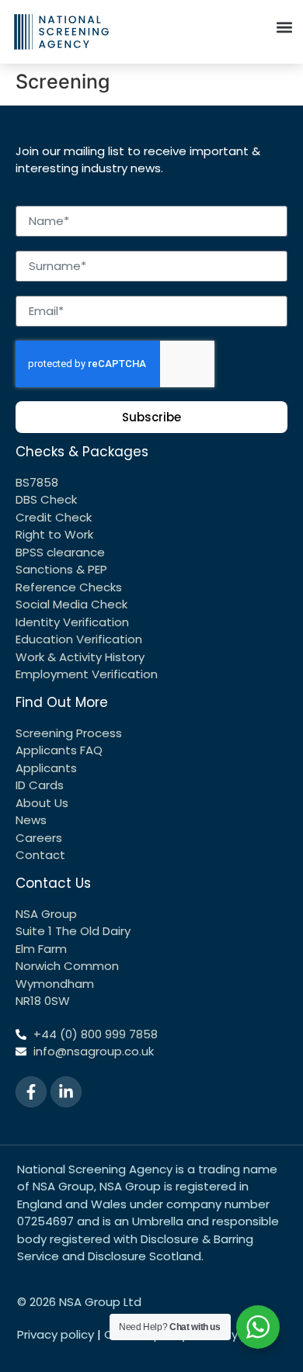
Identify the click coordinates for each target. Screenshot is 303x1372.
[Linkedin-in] (66, 1091)
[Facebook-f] (31, 1091)
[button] (284, 27)
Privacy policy (55, 1334)
